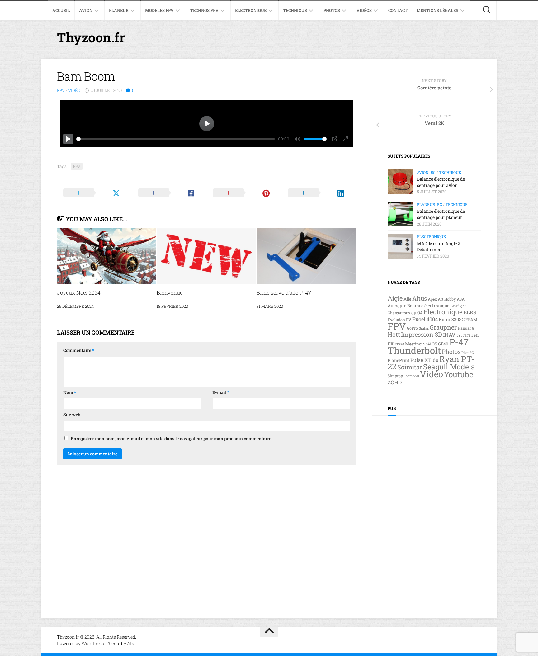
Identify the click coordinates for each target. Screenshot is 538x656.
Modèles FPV (159, 10)
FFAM (471, 319)
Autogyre (397, 305)
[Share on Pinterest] (244, 193)
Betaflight (458, 306)
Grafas (424, 328)
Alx (130, 643)
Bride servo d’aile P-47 (284, 292)
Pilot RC (467, 352)
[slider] (175, 139)
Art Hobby (447, 299)
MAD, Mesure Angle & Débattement (439, 246)
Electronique (251, 10)
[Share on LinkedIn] (319, 193)
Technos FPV (204, 10)
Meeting (413, 344)
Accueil (61, 10)
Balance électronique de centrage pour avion (441, 182)
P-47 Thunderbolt (428, 346)
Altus (419, 298)
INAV (449, 334)
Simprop (395, 375)
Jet (459, 335)
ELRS (470, 312)
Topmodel (411, 376)
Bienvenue (170, 292)
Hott (394, 334)
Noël (426, 343)
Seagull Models (449, 366)
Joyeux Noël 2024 (79, 292)
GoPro (412, 328)
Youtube (458, 374)
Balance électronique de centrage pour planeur (441, 214)
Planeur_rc (429, 204)
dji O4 (416, 313)
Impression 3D (421, 334)
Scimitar (409, 367)
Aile (407, 299)
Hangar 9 (466, 328)
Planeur (119, 10)
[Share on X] (94, 193)
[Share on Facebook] (169, 193)
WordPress (93, 643)
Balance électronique (428, 305)
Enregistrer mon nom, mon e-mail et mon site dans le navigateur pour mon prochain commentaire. (171, 438)
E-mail (220, 392)
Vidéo (74, 90)
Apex (432, 299)
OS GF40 (440, 344)
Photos (331, 10)
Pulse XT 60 (424, 360)
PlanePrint (398, 360)
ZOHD (395, 382)
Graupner (443, 327)
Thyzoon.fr (91, 37)
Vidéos (364, 10)
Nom (69, 392)
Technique (295, 10)
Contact (398, 10)
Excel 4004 (425, 319)
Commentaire (78, 350)
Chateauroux (399, 312)
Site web (71, 414)
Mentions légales (437, 10)
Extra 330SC (452, 319)
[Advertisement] (434, 512)
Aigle (395, 298)
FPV (61, 90)
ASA (461, 299)
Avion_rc (426, 172)
